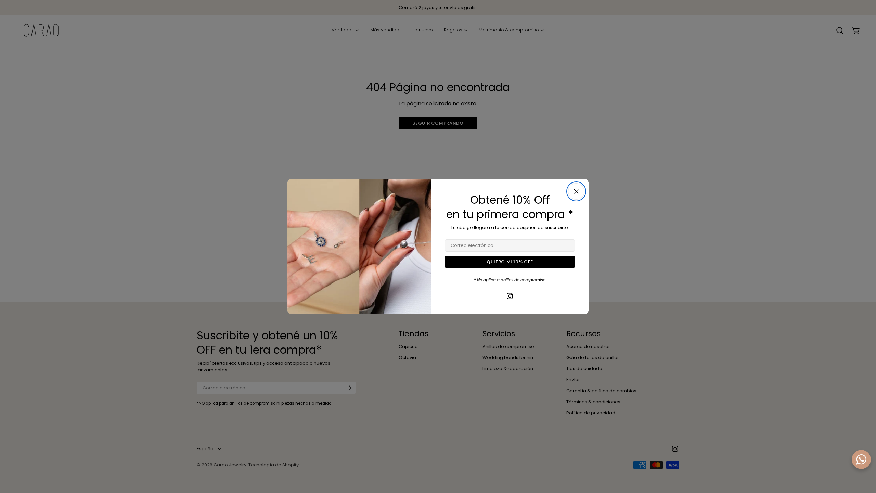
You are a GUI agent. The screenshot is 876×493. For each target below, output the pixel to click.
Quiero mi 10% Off (510, 261)
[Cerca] (576, 191)
